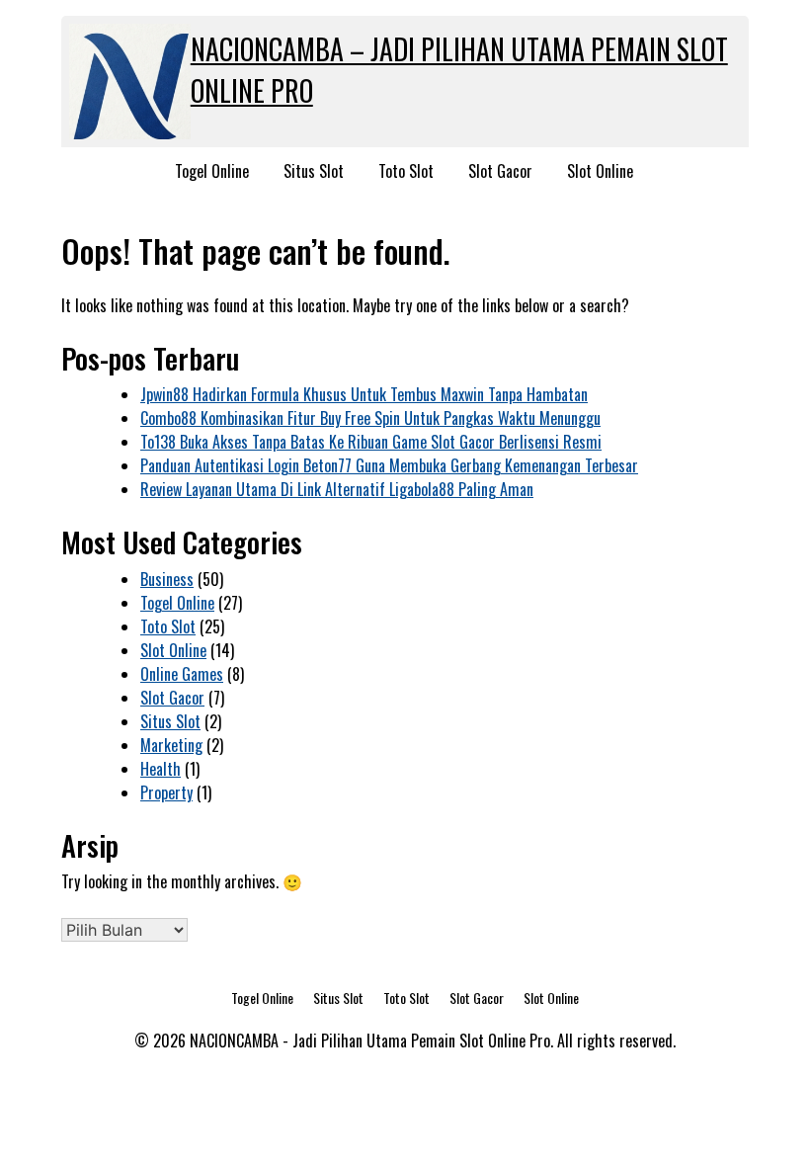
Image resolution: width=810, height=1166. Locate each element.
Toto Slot (406, 171)
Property (166, 792)
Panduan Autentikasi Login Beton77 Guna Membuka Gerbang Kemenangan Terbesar (389, 465)
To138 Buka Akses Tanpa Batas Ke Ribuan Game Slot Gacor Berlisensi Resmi (371, 442)
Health (160, 769)
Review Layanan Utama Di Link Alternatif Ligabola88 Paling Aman (336, 489)
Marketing (171, 745)
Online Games (181, 674)
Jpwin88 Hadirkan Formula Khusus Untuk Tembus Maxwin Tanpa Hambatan (364, 394)
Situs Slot (314, 171)
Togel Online (212, 171)
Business (167, 579)
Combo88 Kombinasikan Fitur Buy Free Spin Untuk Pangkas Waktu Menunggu (370, 418)
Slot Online (600, 171)
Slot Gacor (500, 171)
